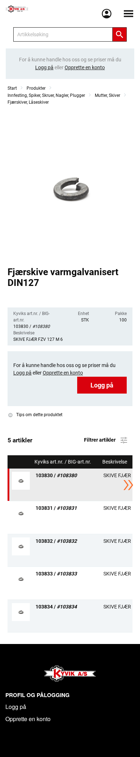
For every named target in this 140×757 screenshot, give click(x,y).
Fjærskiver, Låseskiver (28, 102)
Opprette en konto (28, 719)
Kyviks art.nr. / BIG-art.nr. (63, 462)
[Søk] (119, 34)
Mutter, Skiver (107, 95)
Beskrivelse (115, 462)
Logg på (101, 385)
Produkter (36, 88)
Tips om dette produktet (38, 415)
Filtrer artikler (100, 439)
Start (12, 88)
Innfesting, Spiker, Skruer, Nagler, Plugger (46, 95)
